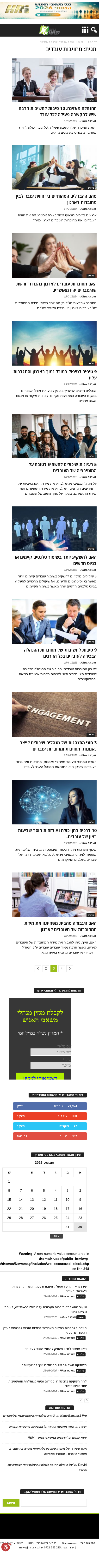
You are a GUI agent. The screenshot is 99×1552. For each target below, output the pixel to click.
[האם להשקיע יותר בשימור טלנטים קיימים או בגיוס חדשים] (54, 528)
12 (44, 1199)
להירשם (22, 1136)
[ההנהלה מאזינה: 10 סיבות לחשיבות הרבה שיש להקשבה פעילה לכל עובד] (54, 80)
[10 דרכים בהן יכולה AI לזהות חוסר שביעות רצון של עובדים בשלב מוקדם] (54, 802)
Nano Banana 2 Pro (73, 1415)
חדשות (81, 1317)
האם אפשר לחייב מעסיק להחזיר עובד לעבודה (56, 1349)
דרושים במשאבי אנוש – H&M (47, 1437)
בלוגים (91, 100)
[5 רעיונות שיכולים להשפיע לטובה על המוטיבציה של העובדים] (54, 436)
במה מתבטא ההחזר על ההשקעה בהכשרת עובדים (41, 1426)
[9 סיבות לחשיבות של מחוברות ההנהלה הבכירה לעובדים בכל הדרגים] (54, 621)
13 (32, 1199)
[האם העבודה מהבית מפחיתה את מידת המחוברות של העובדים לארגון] (54, 894)
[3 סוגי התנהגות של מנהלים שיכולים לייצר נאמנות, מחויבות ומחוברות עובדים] (54, 714)
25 (56, 1218)
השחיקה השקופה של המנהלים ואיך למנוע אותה (54, 1365)
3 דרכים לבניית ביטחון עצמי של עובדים (29, 1415)
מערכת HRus (88, 121)
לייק (20, 1106)
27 (32, 1218)
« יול (56, 1236)
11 (55, 1199)
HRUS (29, 1543)
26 (44, 1218)
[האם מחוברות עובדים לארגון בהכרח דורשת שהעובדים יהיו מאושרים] (54, 255)
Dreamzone (69, 1543)
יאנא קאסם (79, 1437)
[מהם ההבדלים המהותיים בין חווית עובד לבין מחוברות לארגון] (54, 167)
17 (67, 1209)
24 (67, 1218)
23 (80, 1218)
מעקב (21, 1116)
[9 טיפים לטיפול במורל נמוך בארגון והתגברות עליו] (54, 343)
